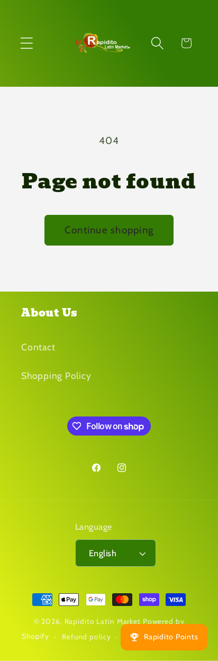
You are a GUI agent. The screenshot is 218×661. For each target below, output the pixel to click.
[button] (26, 43)
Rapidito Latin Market (103, 621)
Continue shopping (109, 230)
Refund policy (86, 636)
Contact (38, 346)
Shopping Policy (56, 375)
